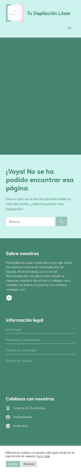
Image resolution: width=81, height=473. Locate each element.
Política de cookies (19, 361)
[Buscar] (61, 221)
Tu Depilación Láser (49, 12)
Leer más (43, 456)
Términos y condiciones (23, 340)
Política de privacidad (21, 350)
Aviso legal (13, 329)
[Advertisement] (40, 80)
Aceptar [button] (13, 464)
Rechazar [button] (29, 464)
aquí (22, 289)
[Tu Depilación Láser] (15, 12)
